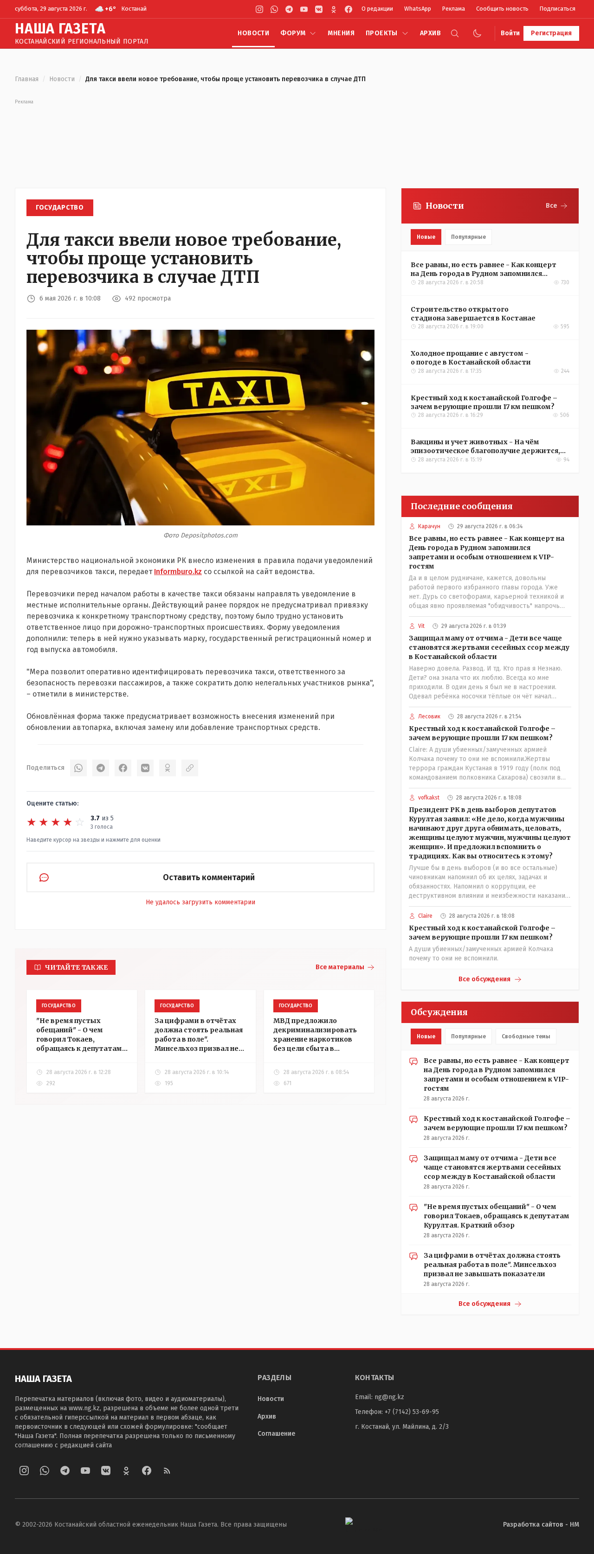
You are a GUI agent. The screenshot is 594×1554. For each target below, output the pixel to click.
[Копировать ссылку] (189, 768)
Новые (426, 237)
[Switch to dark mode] (477, 33)
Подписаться (557, 8)
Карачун (429, 526)
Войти (510, 33)
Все (551, 206)
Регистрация (551, 33)
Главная (27, 79)
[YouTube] (304, 9)
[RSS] (167, 1470)
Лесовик (429, 716)
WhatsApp (417, 8)
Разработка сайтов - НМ (541, 1524)
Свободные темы (526, 1036)
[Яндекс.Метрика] (365, 1524)
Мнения (341, 33)
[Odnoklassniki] (333, 9)
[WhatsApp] (274, 9)
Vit (421, 626)
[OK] (167, 768)
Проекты (382, 33)
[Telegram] (289, 9)
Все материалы (340, 967)
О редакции (377, 8)
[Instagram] (259, 9)
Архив (430, 33)
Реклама (453, 8)
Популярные (468, 237)
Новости (253, 33)
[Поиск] (454, 33)
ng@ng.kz (389, 1397)
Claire (425, 916)
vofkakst (428, 797)
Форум (292, 33)
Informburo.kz (178, 571)
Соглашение (276, 1434)
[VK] (318, 9)
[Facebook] (348, 9)
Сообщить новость (502, 8)
